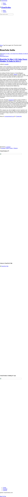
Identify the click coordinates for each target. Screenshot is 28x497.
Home (4, 3)
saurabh (6, 64)
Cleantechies (19, 116)
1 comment (7, 146)
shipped (15, 74)
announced (11, 99)
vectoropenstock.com (9, 116)
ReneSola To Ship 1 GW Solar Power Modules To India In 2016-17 (13, 60)
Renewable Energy (4, 56)
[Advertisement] (14, 30)
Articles (4, 4)
